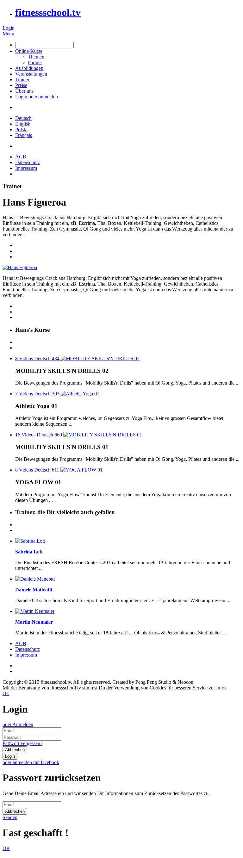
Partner (35, 62)
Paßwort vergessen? (22, 743)
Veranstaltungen (31, 74)
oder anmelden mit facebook (31, 762)
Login (9, 28)
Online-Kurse (28, 51)
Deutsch (23, 118)
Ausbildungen (29, 68)
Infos (221, 687)
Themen (36, 56)
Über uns (24, 91)
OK (6, 848)
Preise (21, 85)
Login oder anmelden (36, 96)
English (22, 124)
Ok (6, 693)
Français (23, 135)
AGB (20, 156)
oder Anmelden (18, 724)
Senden (10, 817)
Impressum (26, 168)
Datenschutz (27, 162)
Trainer (22, 79)
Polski (21, 129)
